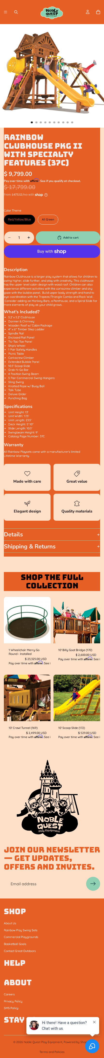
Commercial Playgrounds (21, 937)
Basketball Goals (15, 944)
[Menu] (5, 12)
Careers (9, 994)
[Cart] (98, 12)
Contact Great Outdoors (20, 951)
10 (72, 122)
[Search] (16, 12)
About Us (10, 923)
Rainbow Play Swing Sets (20, 930)
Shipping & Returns (30, 546)
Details (13, 534)
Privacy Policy (13, 1001)
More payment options (52, 261)
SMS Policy (11, 1008)
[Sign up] (93, 884)
